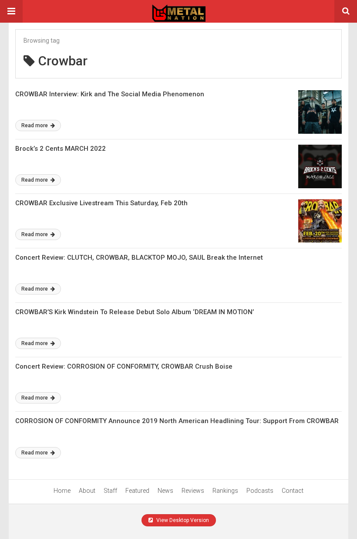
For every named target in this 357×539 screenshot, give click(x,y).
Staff (110, 490)
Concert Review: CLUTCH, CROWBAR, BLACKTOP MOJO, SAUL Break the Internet (139, 257)
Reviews (193, 490)
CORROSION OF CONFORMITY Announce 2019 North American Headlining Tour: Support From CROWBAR (177, 421)
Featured (137, 490)
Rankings (225, 490)
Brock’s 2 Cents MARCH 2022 (60, 149)
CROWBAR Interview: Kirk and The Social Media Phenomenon (109, 94)
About (87, 490)
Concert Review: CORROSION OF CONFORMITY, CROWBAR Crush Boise (123, 366)
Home (62, 490)
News (165, 490)
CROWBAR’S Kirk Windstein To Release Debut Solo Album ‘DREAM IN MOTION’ (134, 312)
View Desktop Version (182, 520)
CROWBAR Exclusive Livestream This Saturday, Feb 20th (101, 203)
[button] (11, 11)
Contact (292, 490)
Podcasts (259, 490)
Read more (35, 125)
